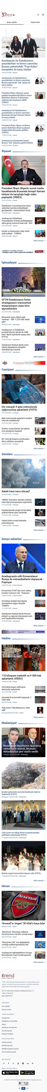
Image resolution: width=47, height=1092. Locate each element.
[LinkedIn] (28, 1063)
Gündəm (7, 454)
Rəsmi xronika (6, 1009)
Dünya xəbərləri (12, 539)
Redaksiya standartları (9, 1027)
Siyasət (6, 151)
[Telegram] (23, 1063)
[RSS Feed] (33, 1063)
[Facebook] (8, 1063)
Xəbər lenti (35, 22)
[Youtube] (18, 1063)
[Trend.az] (8, 15)
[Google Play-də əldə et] (27, 1072)
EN (19, 1088)
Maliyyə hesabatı (7, 1034)
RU (27, 1088)
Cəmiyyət (8, 369)
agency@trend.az (7, 996)
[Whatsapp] (4, 1063)
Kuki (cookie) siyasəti (9, 1052)
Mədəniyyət (9, 723)
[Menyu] (43, 15)
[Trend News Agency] (8, 976)
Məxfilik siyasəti (7, 1045)
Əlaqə (4, 1024)
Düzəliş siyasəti (7, 1031)
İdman (6, 886)
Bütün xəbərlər (39, 241)
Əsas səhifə (12, 22)
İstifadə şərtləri (7, 1042)
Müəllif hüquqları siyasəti (10, 1049)
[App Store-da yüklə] (10, 1072)
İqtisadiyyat (9, 262)
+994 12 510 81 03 (7, 993)
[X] (13, 1063)
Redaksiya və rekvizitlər (9, 1021)
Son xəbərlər (6, 1006)
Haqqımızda (6, 1018)
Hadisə (6, 638)
